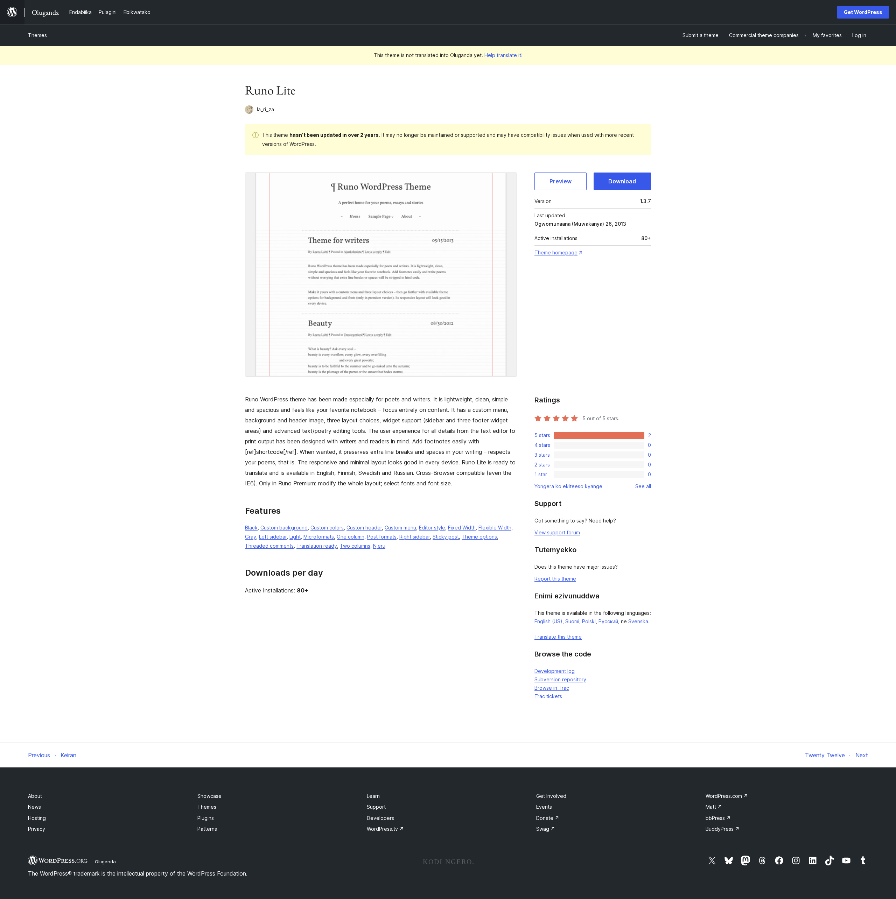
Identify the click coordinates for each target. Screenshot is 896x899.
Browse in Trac (551, 688)
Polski (589, 621)
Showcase (209, 796)
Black (251, 528)
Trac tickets (548, 696)
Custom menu (400, 528)
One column (350, 537)
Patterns (207, 829)
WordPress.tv (385, 829)
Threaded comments (269, 546)
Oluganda (105, 861)
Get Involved (551, 796)
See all (643, 486)
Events (544, 807)
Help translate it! (503, 55)
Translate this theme (558, 637)
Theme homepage (556, 252)
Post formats (382, 537)
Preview (561, 181)
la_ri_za (265, 109)
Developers (380, 818)
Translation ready (316, 546)
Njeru (379, 546)
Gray (250, 537)
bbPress (718, 818)
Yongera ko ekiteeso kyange (568, 486)
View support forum (557, 532)
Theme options (479, 537)
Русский (608, 621)
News (34, 807)
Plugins (205, 818)
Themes (37, 35)
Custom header (364, 528)
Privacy (36, 829)
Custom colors (327, 528)
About (35, 796)
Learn (373, 796)
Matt (714, 807)
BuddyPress (723, 829)
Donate (547, 818)
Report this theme (555, 579)
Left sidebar (273, 537)
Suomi (572, 621)
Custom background (284, 528)
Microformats (318, 537)
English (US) (548, 621)
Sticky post (446, 537)
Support (376, 807)
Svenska (638, 621)
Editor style (432, 528)
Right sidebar (414, 537)
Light (295, 537)
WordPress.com (727, 796)
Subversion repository (560, 679)
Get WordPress (863, 12)
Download (622, 181)
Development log (554, 671)
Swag (545, 829)
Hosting (37, 818)
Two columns (355, 546)
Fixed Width (462, 528)
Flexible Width (494, 528)
